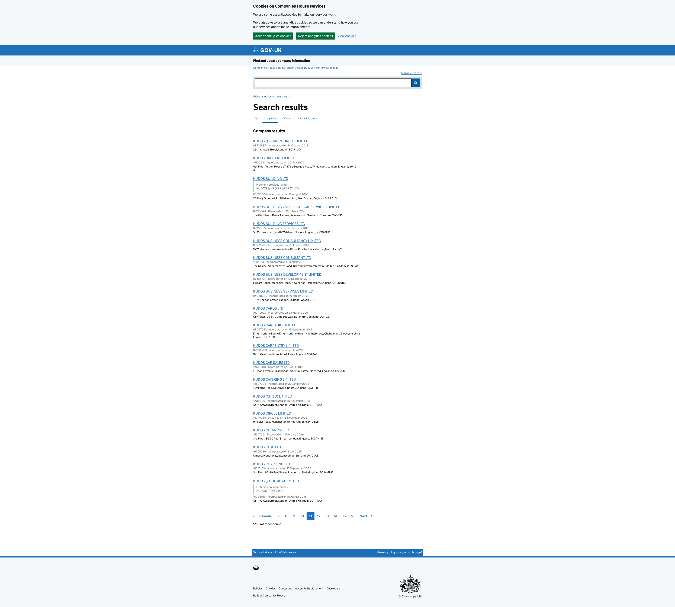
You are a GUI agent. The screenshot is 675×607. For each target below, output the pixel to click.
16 (352, 516)
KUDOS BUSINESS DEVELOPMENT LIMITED (287, 274)
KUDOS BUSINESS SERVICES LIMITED (283, 291)
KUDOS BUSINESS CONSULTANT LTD (282, 257)
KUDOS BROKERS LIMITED (274, 158)
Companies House (274, 595)
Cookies (270, 588)
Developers (333, 588)
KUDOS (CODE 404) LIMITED (276, 481)
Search (416, 82)
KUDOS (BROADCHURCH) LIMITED (280, 141)
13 (327, 516)
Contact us (285, 588)
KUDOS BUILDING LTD (270, 178)
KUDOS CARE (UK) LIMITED (275, 325)
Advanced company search (272, 96)
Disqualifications (307, 118)
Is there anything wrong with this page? (398, 552)
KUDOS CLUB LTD (267, 447)
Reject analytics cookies (315, 36)
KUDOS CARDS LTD (268, 308)
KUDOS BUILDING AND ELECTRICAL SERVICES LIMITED (296, 207)
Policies (257, 588)
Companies (270, 118)
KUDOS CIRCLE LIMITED (272, 413)
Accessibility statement (309, 588)
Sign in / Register (411, 73)
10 (302, 516)
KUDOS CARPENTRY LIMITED (276, 345)
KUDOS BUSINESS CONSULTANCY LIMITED (287, 241)
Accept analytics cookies (273, 36)
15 (344, 516)
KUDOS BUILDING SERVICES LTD (279, 224)
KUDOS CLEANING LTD (271, 430)
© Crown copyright (410, 596)
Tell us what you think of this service (274, 552)
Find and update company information (281, 61)
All (256, 118)
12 (318, 516)
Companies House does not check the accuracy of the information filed (295, 67)
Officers (287, 118)
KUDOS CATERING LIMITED (274, 379)
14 (335, 516)
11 (310, 516)
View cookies (347, 36)
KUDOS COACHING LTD (271, 464)
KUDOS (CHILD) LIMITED (272, 396)
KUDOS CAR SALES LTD (271, 362)
